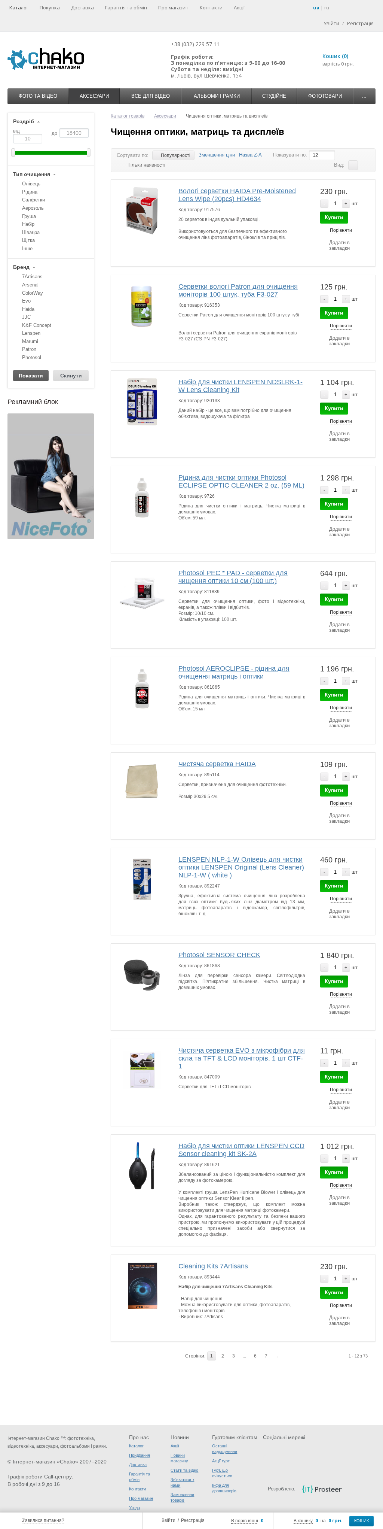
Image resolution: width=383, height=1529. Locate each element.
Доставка (82, 7)
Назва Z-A (250, 155)
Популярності (175, 155)
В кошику (303, 1520)
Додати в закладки (339, 245)
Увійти (331, 23)
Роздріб (23, 121)
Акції (239, 7)
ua (316, 7)
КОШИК (361, 1521)
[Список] (353, 165)
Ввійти (168, 1520)
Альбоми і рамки (217, 96)
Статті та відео (184, 1470)
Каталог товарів (127, 116)
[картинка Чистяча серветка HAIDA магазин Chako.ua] (142, 784)
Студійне (274, 96)
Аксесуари (94, 96)
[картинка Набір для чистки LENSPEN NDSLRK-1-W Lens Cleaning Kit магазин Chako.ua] (142, 402)
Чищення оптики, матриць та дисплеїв (197, 132)
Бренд (21, 267)
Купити (334, 217)
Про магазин (173, 7)
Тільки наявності (146, 165)
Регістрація (360, 23)
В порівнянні (244, 1520)
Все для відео (150, 96)
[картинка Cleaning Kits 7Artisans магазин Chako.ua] (142, 1286)
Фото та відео (38, 96)
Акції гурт (221, 1461)
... (364, 96)
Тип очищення (31, 174)
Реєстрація (193, 1520)
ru (326, 7)
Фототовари (325, 96)
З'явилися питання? (43, 1520)
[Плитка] (365, 165)
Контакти (211, 7)
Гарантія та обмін (126, 7)
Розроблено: (281, 1489)
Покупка (50, 7)
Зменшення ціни (217, 155)
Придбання (139, 1455)
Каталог (18, 7)
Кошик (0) (335, 56)
